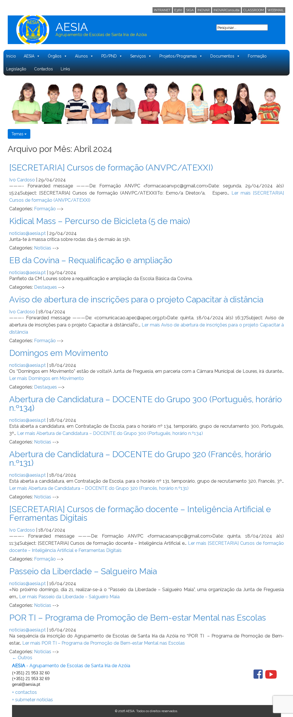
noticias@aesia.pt (27, 233)
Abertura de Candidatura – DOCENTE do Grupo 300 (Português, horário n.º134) (145, 403)
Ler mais (46, 378)
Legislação (16, 69)
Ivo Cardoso (22, 180)
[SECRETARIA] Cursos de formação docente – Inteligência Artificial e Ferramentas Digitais (140, 513)
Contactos (43, 69)
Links (65, 69)
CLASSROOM (253, 10)
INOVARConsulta (226, 10)
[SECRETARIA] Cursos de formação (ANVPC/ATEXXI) (111, 168)
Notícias (42, 248)
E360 (178, 10)
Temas (17, 134)
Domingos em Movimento (58, 353)
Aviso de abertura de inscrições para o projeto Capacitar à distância (136, 299)
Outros (22, 657)
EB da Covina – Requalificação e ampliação (90, 260)
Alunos (81, 56)
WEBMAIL (276, 10)
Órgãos (55, 56)
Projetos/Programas (178, 56)
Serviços (138, 56)
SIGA (190, 10)
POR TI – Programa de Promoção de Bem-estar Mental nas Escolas (137, 618)
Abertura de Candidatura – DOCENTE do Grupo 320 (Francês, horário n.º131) (140, 458)
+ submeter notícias (32, 699)
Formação (257, 56)
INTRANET (162, 10)
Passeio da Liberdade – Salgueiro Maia (83, 571)
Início (11, 56)
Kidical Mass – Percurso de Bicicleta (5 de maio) (99, 221)
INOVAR (203, 10)
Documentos (222, 56)
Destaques (45, 287)
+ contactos (24, 692)
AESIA (29, 56)
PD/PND (109, 56)
